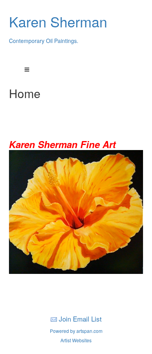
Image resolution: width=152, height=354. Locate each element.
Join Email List (80, 319)
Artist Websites (76, 340)
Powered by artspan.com (76, 330)
